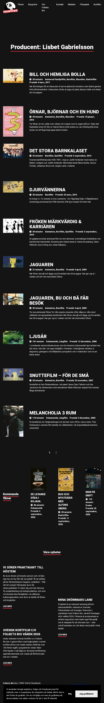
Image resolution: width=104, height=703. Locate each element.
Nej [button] (70, 694)
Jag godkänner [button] (86, 694)
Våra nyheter (52, 552)
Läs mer (7, 606)
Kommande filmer (11, 496)
